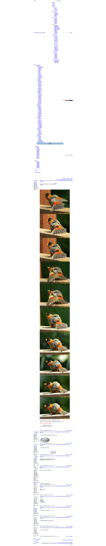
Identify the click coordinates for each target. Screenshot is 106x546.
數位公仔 (55, 8)
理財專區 (39, 110)
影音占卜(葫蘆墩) (56, 29)
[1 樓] (40, 443)
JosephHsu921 (35, 517)
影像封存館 (38, 167)
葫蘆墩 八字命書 (56, 27)
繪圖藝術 (39, 106)
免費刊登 (55, 15)
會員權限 (55, 54)
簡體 (71, 100)
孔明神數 (55, 32)
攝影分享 (39, 101)
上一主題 (67, 179)
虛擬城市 (39, 129)
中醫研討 (39, 78)
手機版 (66, 100)
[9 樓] (40, 536)
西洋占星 (39, 75)
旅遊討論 (39, 99)
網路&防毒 (40, 88)
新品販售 (39, 131)
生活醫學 (39, 96)
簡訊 (53, 17)
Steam (39, 119)
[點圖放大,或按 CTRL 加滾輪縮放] (55, 213)
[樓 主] (41, 430)
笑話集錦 (38, 158)
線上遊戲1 (40, 124)
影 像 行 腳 (56, 35)
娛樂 (53, 34)
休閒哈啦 (39, 92)
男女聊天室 (56, 51)
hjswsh (34, 496)
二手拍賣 (39, 132)
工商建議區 (40, 134)
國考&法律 (40, 95)
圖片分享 (39, 102)
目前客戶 (55, 16)
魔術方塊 (39, 115)
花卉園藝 (39, 114)
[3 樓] (40, 465)
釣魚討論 (38, 153)
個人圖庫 (39, 139)
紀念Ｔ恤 (55, 9)
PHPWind (37, 542)
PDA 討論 (39, 83)
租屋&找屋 (39, 133)
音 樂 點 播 (56, 48)
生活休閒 (36, 146)
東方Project (39, 121)
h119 (34, 455)
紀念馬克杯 (56, 10)
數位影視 (39, 103)
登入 (53, 3)
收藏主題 (64, 179)
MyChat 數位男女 (37, 65)
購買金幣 (55, 30)
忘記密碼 (54, 5)
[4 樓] (40, 484)
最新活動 (55, 57)
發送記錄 (55, 21)
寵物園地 (39, 112)
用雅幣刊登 (56, 14)
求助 (53, 52)
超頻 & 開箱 (40, 81)
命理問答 (39, 68)
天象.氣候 (38, 164)
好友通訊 (55, 22)
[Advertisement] (68, 176)
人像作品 (38, 161)
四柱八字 (39, 69)
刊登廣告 (55, 12)
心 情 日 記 (56, 38)
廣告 (53, 11)
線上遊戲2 (40, 125)
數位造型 (39, 137)
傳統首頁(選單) (56, 62)
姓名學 (39, 71)
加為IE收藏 (61, 179)
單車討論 (38, 152)
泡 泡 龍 (56, 44)
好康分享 (39, 130)
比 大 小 (56, 43)
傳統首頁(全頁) (56, 60)
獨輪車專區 (40, 116)
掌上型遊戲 (40, 127)
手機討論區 (40, 84)
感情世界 (39, 93)
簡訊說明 (55, 18)
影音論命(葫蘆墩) (56, 28)
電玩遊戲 (38, 117)
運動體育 (39, 97)
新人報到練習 (40, 140)
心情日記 (39, 138)
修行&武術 (40, 77)
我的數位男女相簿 (40, 451)
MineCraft (39, 120)
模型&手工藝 (40, 113)
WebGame (40, 123)
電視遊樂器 (40, 126)
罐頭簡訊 (55, 23)
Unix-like (39, 87)
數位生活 (39, 82)
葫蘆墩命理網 (40, 67)
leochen (35, 444)
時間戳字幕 (56, 50)
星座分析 (55, 31)
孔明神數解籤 (37, 482)
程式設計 (39, 89)
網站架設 (39, 90)
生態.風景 (38, 163)
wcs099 (35, 180)
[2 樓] (40, 454)
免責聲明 (55, 543)
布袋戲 (39, 107)
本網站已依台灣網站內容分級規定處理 (62, 543)
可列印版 (57, 179)
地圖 (70, 100)
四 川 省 (56, 41)
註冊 (53, 4)
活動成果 (39, 136)
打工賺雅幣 (56, 58)
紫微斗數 (39, 70)
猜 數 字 (56, 42)
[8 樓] (40, 526)
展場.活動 (38, 162)
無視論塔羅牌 (40, 76)
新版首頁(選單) (56, 61)
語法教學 (55, 55)
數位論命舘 (56, 25)
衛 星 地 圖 (56, 49)
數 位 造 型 (56, 36)
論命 (53, 24)
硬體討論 (39, 80)
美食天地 (39, 109)
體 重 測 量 (56, 47)
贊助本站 (55, 7)
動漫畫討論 (40, 108)
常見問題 (55, 56)
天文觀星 (39, 100)
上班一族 (39, 94)
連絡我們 (70, 543)
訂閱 (68, 100)
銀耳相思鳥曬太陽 (37, 172)
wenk (34, 507)
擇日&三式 (40, 74)
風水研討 (39, 73)
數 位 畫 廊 (56, 37)
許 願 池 (56, 45)
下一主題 (70, 179)
